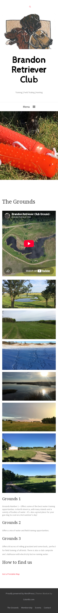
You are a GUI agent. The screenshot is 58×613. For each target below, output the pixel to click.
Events (38, 607)
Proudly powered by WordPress (20, 593)
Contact (47, 607)
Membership (26, 607)
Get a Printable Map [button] (11, 574)
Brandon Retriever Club (29, 70)
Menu (26, 107)
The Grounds (13, 607)
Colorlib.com (28, 599)
